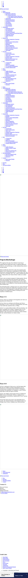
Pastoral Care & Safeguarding (11, 117)
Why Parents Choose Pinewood (15, 91)
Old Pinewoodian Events (10, 154)
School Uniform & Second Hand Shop (13, 109)
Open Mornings (8, 106)
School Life (5, 113)
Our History (8, 98)
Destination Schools (9, 110)
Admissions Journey (9, 104)
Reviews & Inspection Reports (9, 566)
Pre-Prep (4, 127)
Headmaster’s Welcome (10, 89)
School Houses (8, 118)
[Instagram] (3, 4)
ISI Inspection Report (10, 95)
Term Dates (7, 126)
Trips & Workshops (9, 121)
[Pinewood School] (4, 8)
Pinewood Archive (9, 155)
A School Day (8, 128)
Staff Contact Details (9, 159)
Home (4, 87)
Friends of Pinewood (9, 122)
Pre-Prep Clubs (8, 133)
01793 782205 (4, 493)
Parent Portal (5, 563)
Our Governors (8, 100)
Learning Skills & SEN (10, 143)
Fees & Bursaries (9, 105)
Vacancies (7, 160)
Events (4, 145)
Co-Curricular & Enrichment (11, 142)
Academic (7, 139)
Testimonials (8, 94)
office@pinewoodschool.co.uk (7, 492)
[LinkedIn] (3, 6)
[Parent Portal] (3, 2)
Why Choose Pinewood (10, 90)
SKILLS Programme (9, 140)
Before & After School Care (11, 134)
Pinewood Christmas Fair (10, 150)
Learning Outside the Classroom (12, 115)
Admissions (5, 102)
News (4, 144)
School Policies (8, 101)
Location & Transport (10, 96)
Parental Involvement (10, 135)
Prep (4, 137)
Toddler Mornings (9, 111)
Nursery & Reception (10, 129)
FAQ (6, 112)
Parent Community (9, 124)
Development (8, 99)
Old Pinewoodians (7, 153)
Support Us (7, 156)
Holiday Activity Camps (10, 148)
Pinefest (7, 149)
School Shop (5, 558)
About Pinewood (6, 88)
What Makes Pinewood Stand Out (15, 93)
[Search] (3, 1)
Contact (4, 158)
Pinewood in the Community (11, 123)
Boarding (7, 116)
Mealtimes (7, 120)
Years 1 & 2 (8, 131)
